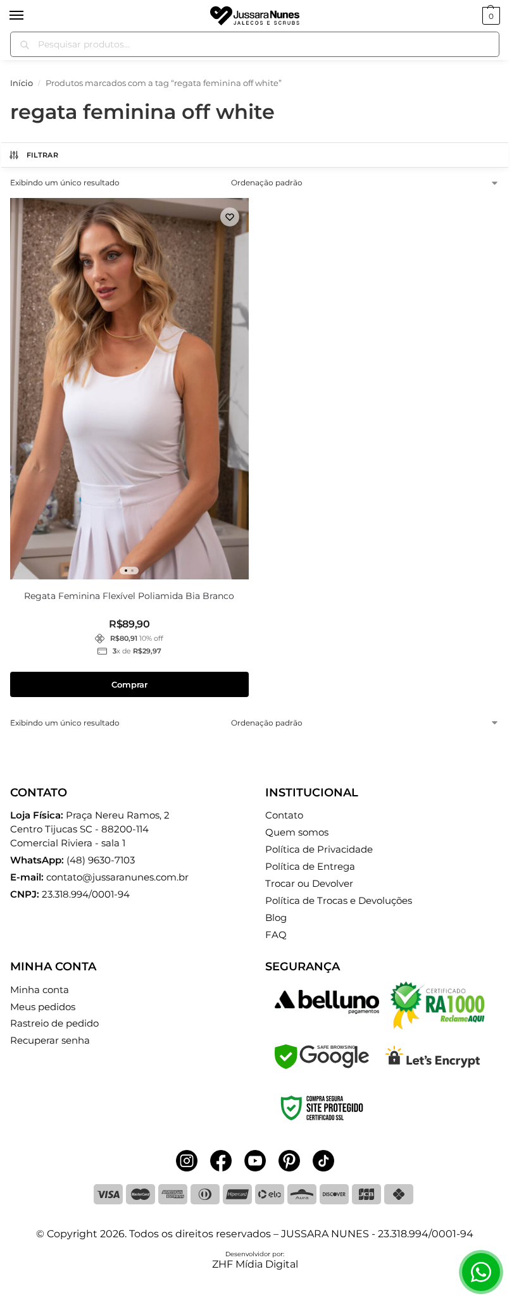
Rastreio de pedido (54, 1023)
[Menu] (28, 15)
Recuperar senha (50, 1040)
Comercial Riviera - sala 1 (90, 829)
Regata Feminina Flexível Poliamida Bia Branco (129, 596)
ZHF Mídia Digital (255, 1264)
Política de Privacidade (319, 849)
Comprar (129, 684)
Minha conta (39, 990)
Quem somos (296, 832)
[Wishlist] (229, 216)
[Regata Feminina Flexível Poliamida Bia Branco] (129, 388)
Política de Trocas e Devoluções (338, 900)
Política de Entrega (310, 866)
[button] (489, 16)
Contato (284, 815)
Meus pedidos (42, 1007)
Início (21, 83)
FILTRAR (42, 155)
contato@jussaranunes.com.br (117, 877)
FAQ (276, 935)
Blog (276, 918)
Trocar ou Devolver (309, 883)
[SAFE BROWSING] (322, 1066)
